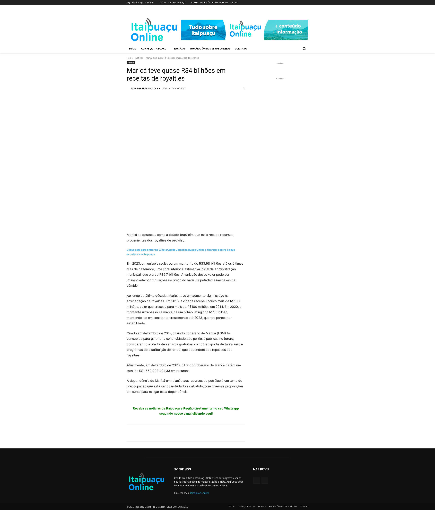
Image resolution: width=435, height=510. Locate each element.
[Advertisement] (186, 200)
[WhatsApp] (153, 97)
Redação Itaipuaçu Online (147, 88)
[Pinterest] (145, 97)
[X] (138, 97)
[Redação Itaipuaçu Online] (129, 88)
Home (130, 57)
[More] (161, 97)
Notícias (139, 57)
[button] (304, 49)
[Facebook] (301, 2)
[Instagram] (306, 2)
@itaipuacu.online (199, 493)
